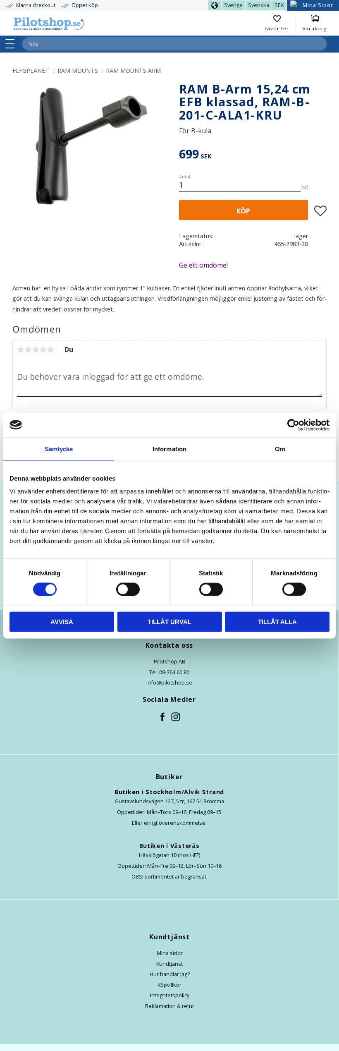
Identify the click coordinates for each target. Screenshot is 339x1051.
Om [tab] (280, 448)
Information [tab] (169, 448)
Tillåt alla (277, 621)
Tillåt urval (169, 621)
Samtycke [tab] (59, 448)
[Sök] (320, 43)
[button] (12, 43)
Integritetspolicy (169, 995)
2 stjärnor (28, 349)
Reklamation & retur (169, 1006)
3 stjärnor (35, 349)
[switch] (128, 589)
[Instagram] (176, 717)
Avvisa (61, 621)
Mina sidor (170, 953)
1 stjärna (20, 349)
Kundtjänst (169, 963)
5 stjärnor (50, 349)
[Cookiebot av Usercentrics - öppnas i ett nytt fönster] (293, 425)
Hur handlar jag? (170, 974)
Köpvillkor (169, 985)
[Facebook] (163, 717)
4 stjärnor (43, 349)
